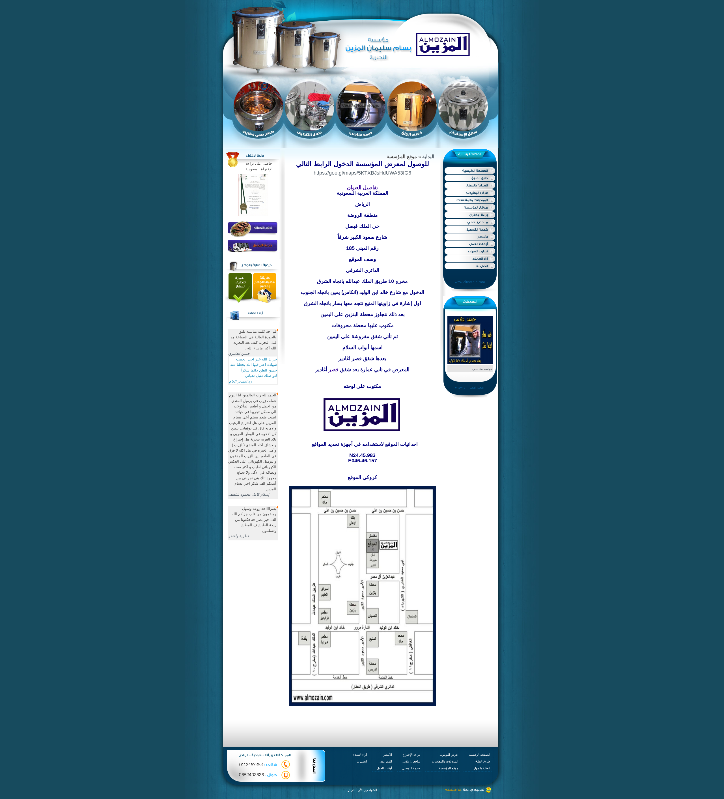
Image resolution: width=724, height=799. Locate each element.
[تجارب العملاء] (469, 251)
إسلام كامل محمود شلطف (248, 494)
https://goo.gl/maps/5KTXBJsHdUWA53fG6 (362, 173)
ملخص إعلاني (411, 761)
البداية (428, 156)
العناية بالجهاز (482, 768)
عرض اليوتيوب (448, 754)
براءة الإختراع (411, 754)
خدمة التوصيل (411, 768)
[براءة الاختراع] (469, 215)
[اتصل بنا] (469, 265)
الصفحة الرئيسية (479, 754)
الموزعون (386, 761)
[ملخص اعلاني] (469, 222)
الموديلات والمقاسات (445, 761)
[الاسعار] (469, 236)
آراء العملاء (360, 754)
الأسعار (387, 754)
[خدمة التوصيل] (469, 229)
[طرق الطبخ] (469, 178)
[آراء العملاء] (469, 258)
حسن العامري (239, 353)
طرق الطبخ (482, 761)
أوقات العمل (384, 768)
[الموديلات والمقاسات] (469, 200)
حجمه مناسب (482, 369)
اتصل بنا (362, 761)
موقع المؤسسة (448, 768)
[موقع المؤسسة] (469, 208)
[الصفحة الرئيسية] (469, 170)
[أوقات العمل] (469, 244)
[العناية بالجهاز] (469, 185)
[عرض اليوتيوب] (469, 193)
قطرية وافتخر (238, 536)
